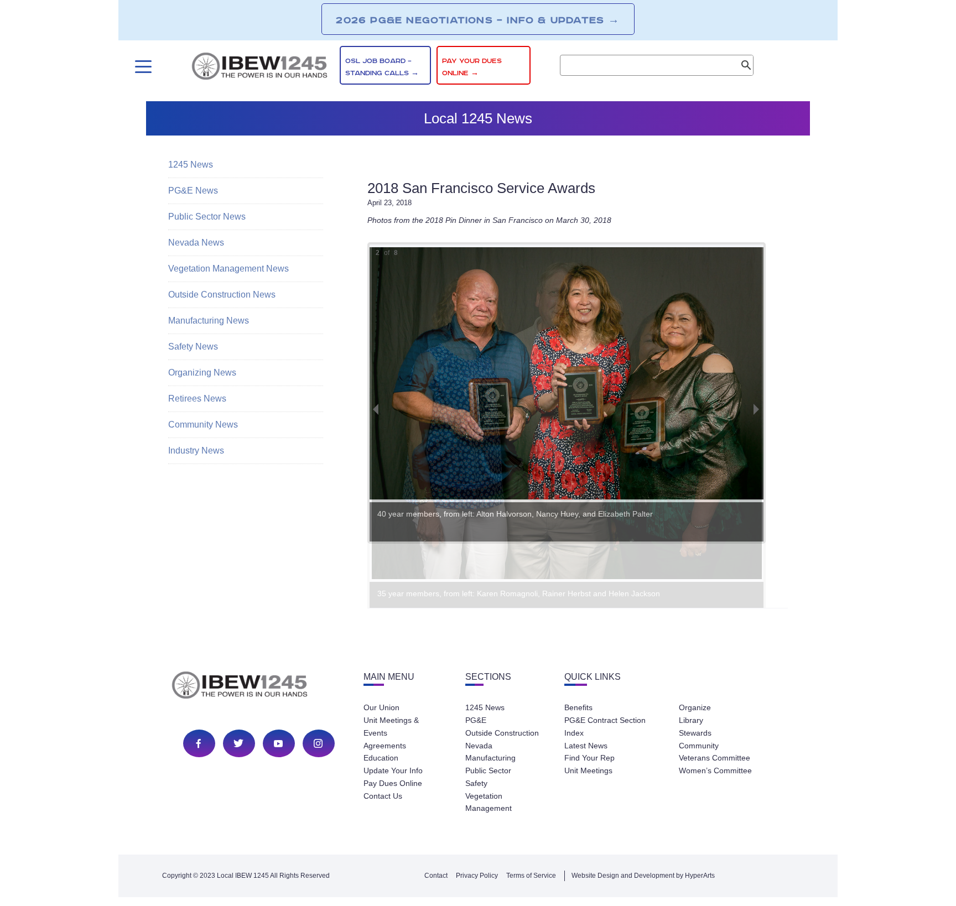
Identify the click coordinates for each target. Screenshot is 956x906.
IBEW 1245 (258, 687)
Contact (436, 875)
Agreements (384, 745)
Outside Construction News (222, 294)
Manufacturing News (208, 320)
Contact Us (382, 796)
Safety (476, 783)
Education (380, 757)
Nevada (478, 745)
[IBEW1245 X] (238, 743)
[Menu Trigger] (142, 66)
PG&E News (193, 190)
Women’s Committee (715, 770)
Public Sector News (207, 216)
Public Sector (488, 770)
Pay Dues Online (392, 783)
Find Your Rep (589, 757)
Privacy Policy (477, 875)
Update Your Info (393, 770)
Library (691, 720)
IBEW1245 (259, 68)
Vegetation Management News (228, 268)
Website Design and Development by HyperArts (643, 875)
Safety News (193, 346)
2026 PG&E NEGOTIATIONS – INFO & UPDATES (478, 20)
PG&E (475, 720)
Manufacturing (490, 757)
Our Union (381, 707)
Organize (695, 707)
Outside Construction (502, 732)
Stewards (695, 732)
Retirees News (197, 398)
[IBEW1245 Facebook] (198, 743)
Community (699, 745)
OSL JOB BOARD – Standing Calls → (382, 67)
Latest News (585, 745)
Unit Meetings (588, 770)
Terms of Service (531, 875)
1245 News (190, 164)
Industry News (196, 450)
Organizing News (202, 372)
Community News (203, 424)
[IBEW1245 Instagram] (318, 743)
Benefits (578, 707)
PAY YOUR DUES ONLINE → (472, 67)
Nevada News (196, 242)
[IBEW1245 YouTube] (278, 743)
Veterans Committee (714, 757)
